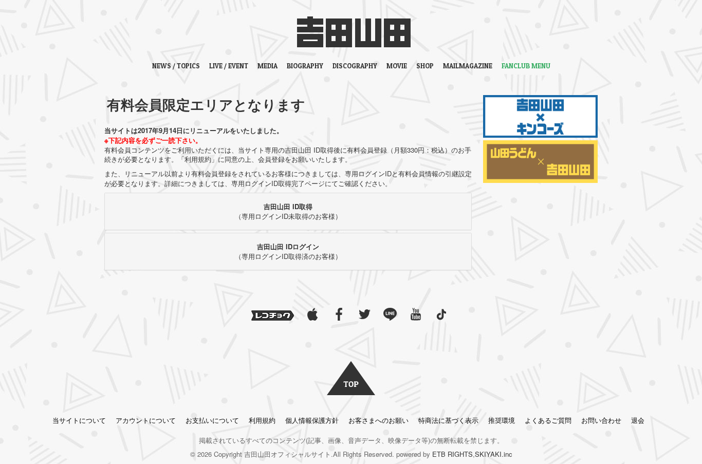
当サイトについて (79, 420)
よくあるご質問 (548, 420)
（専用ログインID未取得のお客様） (288, 211)
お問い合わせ (601, 420)
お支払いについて (212, 420)
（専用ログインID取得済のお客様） (288, 251)
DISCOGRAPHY (354, 66)
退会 (637, 420)
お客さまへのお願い (378, 420)
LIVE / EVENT (228, 66)
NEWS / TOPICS (176, 66)
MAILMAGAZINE (467, 66)
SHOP (425, 66)
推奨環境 (501, 420)
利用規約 (262, 420)
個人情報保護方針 (312, 420)
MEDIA (267, 66)
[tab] (288, 211)
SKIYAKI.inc (493, 454)
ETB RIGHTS (452, 454)
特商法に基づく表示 (448, 420)
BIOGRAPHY (305, 66)
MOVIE (396, 66)
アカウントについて (146, 420)
